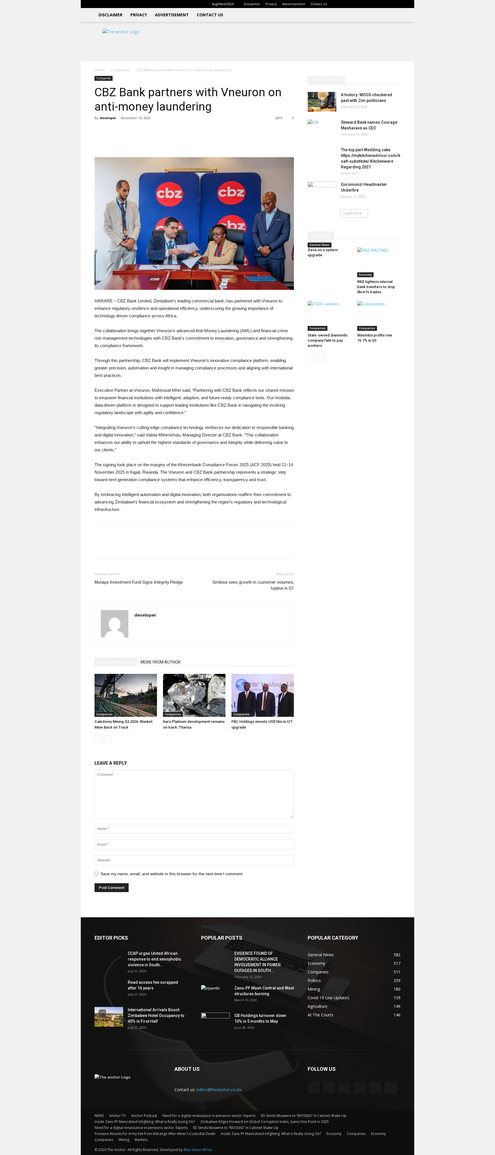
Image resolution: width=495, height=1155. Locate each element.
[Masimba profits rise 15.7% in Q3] (379, 316)
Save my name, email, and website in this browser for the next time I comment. (172, 873)
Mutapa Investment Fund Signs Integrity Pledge (139, 582)
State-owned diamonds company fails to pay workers (327, 340)
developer (108, 118)
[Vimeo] (386, 4)
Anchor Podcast (144, 1115)
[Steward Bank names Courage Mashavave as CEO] (322, 129)
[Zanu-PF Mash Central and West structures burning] (215, 995)
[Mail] (368, 4)
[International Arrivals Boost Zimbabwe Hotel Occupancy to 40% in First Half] (109, 1017)
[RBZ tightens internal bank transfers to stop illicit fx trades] (379, 262)
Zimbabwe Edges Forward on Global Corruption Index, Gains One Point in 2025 (264, 1121)
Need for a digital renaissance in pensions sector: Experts (209, 1115)
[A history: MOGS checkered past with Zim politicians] (322, 102)
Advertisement (293, 4)
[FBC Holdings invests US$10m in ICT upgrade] (262, 695)
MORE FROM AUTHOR (160, 662)
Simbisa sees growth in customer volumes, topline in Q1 (253, 585)
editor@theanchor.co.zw (219, 1089)
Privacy (271, 4)
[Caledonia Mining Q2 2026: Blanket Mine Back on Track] (126, 695)
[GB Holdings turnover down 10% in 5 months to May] (215, 1023)
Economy (365, 275)
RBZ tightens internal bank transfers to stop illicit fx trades (376, 287)
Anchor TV (117, 1115)
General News (319, 245)
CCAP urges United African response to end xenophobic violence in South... (154, 959)
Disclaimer (252, 4)
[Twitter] (377, 4)
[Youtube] (396, 4)
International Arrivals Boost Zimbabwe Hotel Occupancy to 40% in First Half (156, 1016)
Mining (124, 1139)
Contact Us (319, 4)
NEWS (99, 1115)
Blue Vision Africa (198, 1149)
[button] (340, 4)
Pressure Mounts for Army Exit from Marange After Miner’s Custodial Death (155, 1133)
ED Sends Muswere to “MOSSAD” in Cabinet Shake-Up (303, 1115)
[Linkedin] (358, 4)
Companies (120, 70)
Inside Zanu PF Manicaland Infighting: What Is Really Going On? (145, 1121)
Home (100, 70)
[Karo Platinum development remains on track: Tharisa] (194, 695)
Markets (141, 1139)
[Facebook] (349, 4)
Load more (352, 213)
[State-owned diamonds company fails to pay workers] (329, 316)
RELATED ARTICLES (116, 662)
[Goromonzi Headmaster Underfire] (322, 192)
